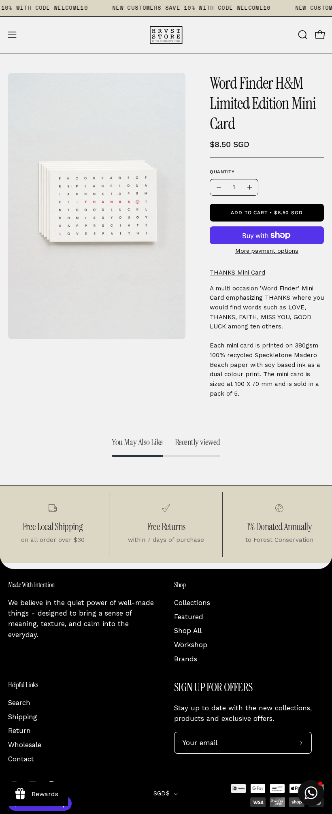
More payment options (266, 250)
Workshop (190, 645)
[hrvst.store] (166, 35)
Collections (192, 603)
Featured (188, 617)
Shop (179, 584)
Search (19, 703)
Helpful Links (23, 684)
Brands (185, 658)
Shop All (188, 630)
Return (19, 731)
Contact (21, 758)
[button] (302, 34)
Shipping (22, 716)
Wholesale (24, 745)
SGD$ (161, 793)
